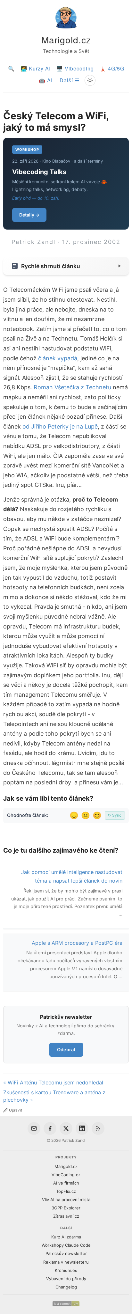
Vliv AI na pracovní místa (66, 1199)
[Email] (34, 1128)
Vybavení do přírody (66, 1278)
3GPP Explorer (66, 1207)
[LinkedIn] (82, 1128)
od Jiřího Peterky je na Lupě (60, 426)
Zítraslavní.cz (66, 1216)
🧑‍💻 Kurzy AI (36, 68)
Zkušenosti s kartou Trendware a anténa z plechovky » (54, 1096)
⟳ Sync (114, 815)
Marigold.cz (66, 39)
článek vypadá (57, 358)
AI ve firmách (66, 1183)
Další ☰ (69, 80)
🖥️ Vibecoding (75, 68)
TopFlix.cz (66, 1191)
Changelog (66, 1286)
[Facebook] (50, 1128)
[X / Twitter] (66, 1128)
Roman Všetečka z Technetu (72, 387)
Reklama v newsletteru (66, 1262)
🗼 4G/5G (112, 68)
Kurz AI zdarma (66, 1236)
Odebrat (66, 1049)
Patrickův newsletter (66, 1253)
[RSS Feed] (98, 1128)
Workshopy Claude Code (66, 1245)
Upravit (15, 1110)
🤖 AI (46, 80)
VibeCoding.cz (66, 1174)
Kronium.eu (66, 1270)
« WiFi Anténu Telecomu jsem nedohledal (53, 1082)
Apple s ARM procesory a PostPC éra (77, 943)
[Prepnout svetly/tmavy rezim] (90, 80)
